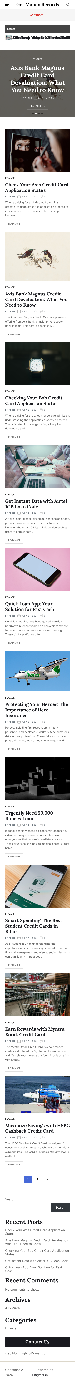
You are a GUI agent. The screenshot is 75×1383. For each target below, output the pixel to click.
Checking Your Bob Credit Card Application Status (46, 78)
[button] (33, 113)
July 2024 (12, 1308)
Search (10, 1199)
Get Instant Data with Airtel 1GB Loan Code (36, 504)
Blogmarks (40, 1375)
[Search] (68, 4)
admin (36, 94)
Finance (46, 63)
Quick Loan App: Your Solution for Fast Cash (29, 606)
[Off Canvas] (7, 5)
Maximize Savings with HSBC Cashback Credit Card (37, 1128)
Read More (44, 102)
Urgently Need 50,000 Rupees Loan (29, 815)
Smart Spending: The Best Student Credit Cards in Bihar (33, 925)
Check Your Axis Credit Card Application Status (36, 187)
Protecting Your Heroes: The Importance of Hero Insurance (36, 709)
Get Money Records (37, 4)
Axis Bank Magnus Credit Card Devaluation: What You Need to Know (36, 299)
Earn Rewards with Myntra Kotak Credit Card (35, 1032)
